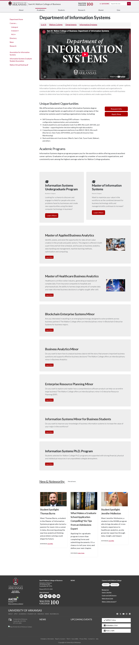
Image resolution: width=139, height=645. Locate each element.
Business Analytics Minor (61, 349)
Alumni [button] (100, 10)
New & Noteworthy (57, 481)
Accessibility (74, 639)
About (10, 614)
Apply (16, 614)
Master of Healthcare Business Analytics (72, 276)
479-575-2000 (17, 623)
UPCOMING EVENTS (81, 619)
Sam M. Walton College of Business (44, 4)
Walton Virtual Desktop (18, 65)
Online (111, 620)
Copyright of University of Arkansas (69, 642)
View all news (72, 481)
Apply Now (116, 114)
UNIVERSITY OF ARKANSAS (25, 610)
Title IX (68, 639)
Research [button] (81, 10)
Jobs (97, 639)
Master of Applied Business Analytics (69, 235)
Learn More (52, 215)
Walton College (56, 24)
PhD (12, 34)
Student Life (31, 614)
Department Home (16, 19)
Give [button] (118, 10)
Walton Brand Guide (107, 598)
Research (13, 46)
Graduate (14, 31)
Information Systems (88, 24)
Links (105, 3)
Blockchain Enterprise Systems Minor (70, 314)
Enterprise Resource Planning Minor (69, 384)
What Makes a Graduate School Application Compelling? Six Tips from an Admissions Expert (83, 521)
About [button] (21, 10)
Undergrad (14, 27)
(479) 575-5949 (48, 589)
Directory (13, 38)
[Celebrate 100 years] (87, 4)
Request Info (116, 109)
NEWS (73, 580)
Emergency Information (47, 639)
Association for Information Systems (20, 53)
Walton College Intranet (108, 601)
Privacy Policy (83, 639)
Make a (110, 631)
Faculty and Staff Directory (109, 595)
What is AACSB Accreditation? (15, 603)
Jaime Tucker (81, 553)
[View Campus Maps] (10, 621)
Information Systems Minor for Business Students (78, 419)
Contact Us (106, 584)
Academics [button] (41, 10)
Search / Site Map (106, 592)
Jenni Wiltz (50, 543)
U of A (43, 24)
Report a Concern (60, 639)
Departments (71, 24)
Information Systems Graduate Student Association (21, 60)
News (12, 42)
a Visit (112, 625)
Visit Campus (114, 584)
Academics (22, 614)
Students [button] (61, 10)
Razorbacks (54, 614)
